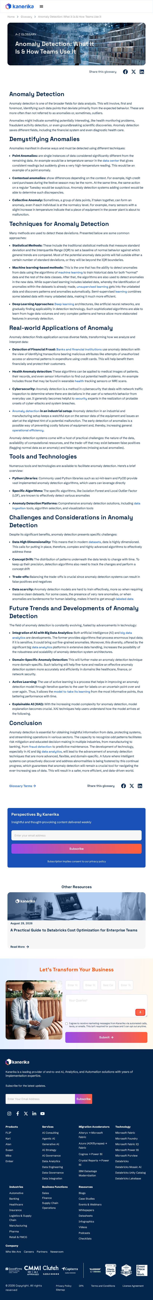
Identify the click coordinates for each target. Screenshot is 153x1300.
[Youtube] (42, 1113)
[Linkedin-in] (34, 1113)
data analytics (42, 647)
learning (121, 291)
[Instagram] (9, 1113)
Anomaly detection (26, 411)
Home (11, 16)
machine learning (70, 272)
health (79, 381)
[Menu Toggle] (41, 6)
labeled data (124, 599)
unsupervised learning (92, 287)
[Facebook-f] (17, 1113)
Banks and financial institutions (79, 349)
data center (111, 161)
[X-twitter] (26, 1113)
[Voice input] (140, 1012)
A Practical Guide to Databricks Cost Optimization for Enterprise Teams (73, 930)
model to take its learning (72, 692)
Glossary (26, 16)
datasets (95, 542)
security (81, 398)
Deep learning (64, 304)
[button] (125, 71)
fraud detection (40, 747)
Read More (17, 946)
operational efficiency (27, 430)
